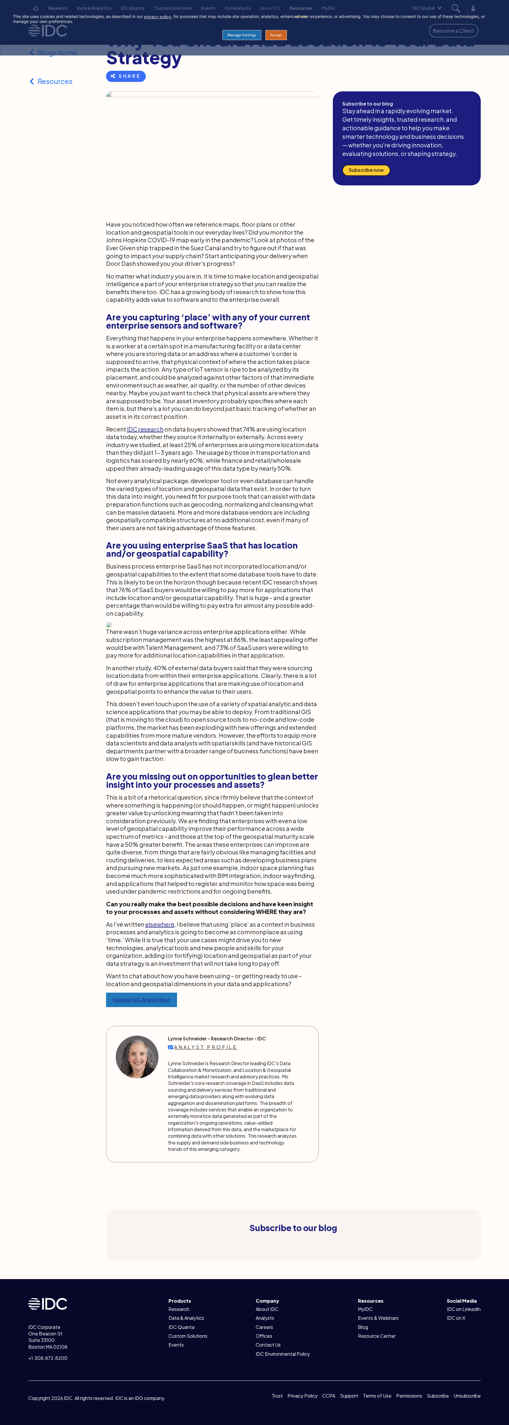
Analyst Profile (205, 1047)
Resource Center (377, 1336)
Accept (276, 34)
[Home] (47, 1303)
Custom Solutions (187, 1336)
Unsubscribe (467, 1396)
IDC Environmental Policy (283, 1354)
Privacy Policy (302, 1396)
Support (349, 1396)
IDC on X (456, 1318)
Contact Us (268, 1345)
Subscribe (438, 1396)
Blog (363, 1327)
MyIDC (365, 1309)
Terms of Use (377, 1396)
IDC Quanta (181, 1327)
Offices (264, 1336)
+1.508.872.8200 (47, 1358)
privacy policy (157, 16)
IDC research (145, 429)
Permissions (409, 1396)
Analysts (265, 1318)
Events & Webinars (378, 1318)
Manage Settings (241, 34)
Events (176, 1345)
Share (130, 76)
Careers (264, 1327)
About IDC (267, 1309)
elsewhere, (160, 924)
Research (178, 1309)
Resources (55, 81)
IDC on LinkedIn (464, 1309)
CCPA (328, 1396)
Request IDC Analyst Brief (141, 999)
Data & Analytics (186, 1318)
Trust (277, 1396)
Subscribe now (366, 170)
